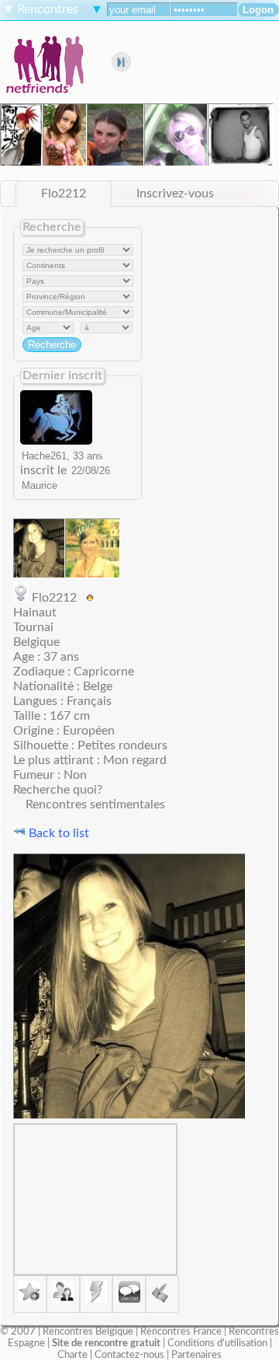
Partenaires (196, 1354)
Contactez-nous (129, 1354)
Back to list (57, 833)
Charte (72, 1354)
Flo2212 (63, 193)
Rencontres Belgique (88, 1331)
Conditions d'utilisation (217, 1343)
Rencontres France (181, 1331)
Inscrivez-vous (175, 193)
